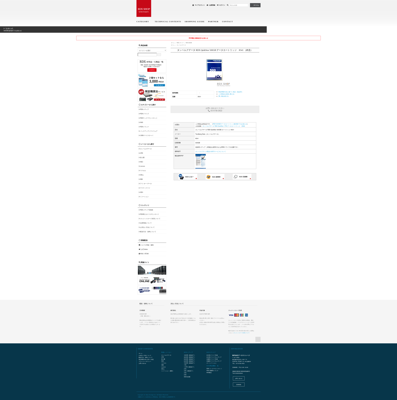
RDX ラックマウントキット (214, 368)
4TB (185, 373)
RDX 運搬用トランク (212, 370)
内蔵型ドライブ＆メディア (214, 361)
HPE (141, 153)
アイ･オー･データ (146, 183)
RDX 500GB (189, 42)
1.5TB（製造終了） (189, 367)
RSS (141, 254)
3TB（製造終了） (189, 371)
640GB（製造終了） (190, 361)
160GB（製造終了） (190, 355)
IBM (141, 179)
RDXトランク (144, 127)
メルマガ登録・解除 (147, 245)
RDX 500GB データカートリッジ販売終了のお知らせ (230, 124)
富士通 (142, 157)
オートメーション (212, 363)
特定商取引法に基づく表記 (146, 359)
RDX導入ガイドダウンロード (149, 214)
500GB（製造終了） (190, 359)
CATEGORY (143, 22)
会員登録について (146, 223)
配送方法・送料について (148, 231)
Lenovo (142, 166)
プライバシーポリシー (145, 361)
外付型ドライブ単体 (212, 355)
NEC (141, 162)
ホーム (173, 42)
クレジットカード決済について (150, 218)
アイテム (256, 5)
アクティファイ (145, 188)
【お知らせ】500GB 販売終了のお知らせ (13, 29)
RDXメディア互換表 (146, 210)
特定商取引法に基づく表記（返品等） (230, 92)
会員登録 (212, 5)
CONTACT (227, 22)
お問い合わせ (142, 363)
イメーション (144, 196)
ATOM (147, 254)
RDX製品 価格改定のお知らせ (198, 38)
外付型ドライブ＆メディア (214, 357)
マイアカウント (200, 5)
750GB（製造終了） (190, 363)
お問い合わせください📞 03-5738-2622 (215, 109)
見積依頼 (238, 384)
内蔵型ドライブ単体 (212, 359)
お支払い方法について (147, 227)
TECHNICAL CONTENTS (168, 22)
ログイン (222, 5)
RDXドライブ (144, 114)
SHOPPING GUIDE (195, 22)
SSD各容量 (187, 377)
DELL (142, 175)
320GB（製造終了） (190, 357)
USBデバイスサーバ (146, 135)
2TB (185, 369)
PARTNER (213, 22)
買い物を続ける (223, 96)
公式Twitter (144, 249)
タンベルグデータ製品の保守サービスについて (210, 151)
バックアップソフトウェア (148, 131)
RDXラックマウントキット (148, 118)
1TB (185, 365)
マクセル (143, 170)
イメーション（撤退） (167, 371)
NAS (141, 122)
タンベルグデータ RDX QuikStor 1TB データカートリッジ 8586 (224, 126)
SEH (141, 192)
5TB (185, 375)
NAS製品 (209, 372)
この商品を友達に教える (226, 94)
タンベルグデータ (181, 45)
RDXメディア (180, 42)
